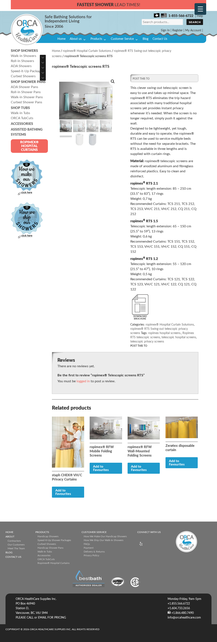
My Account (193, 30)
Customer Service (122, 38)
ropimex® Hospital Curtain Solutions (87, 51)
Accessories (44, 555)
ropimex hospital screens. (164, 333)
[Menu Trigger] (200, 9)
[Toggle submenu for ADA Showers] (43, 67)
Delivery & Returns (94, 551)
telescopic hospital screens (178, 337)
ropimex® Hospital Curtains (54, 563)
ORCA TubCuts (46, 559)
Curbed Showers (47, 544)
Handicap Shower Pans (50, 548)
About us (76, 38)
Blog (145, 38)
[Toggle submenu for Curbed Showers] (43, 78)
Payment (88, 548)
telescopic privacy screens (147, 341)
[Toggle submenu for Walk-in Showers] (43, 57)
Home (61, 38)
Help (200, 16)
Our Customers (16, 544)
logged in (83, 381)
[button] (113, 81)
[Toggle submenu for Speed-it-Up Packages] (43, 73)
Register (177, 30)
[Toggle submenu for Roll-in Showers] (43, 62)
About (10, 536)
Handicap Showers (48, 536)
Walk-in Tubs (45, 551)
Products (96, 38)
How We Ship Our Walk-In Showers (103, 540)
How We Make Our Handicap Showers (105, 536)
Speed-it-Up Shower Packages (54, 540)
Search (195, 22)
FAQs (87, 544)
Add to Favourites (63, 492)
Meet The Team (16, 548)
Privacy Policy (91, 555)
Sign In (165, 30)
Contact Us (160, 38)
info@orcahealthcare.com (184, 617)
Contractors (14, 541)
